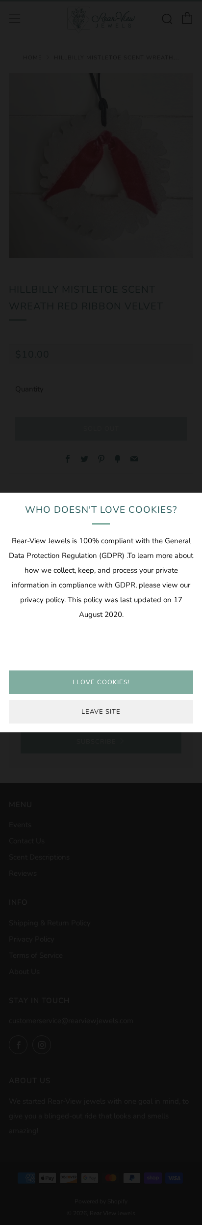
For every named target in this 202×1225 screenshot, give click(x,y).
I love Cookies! (101, 682)
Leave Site (101, 711)
